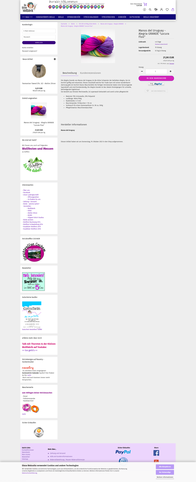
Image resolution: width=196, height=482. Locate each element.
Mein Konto (26, 455)
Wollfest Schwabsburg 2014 (33, 224)
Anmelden (39, 42)
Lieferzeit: (142, 42)
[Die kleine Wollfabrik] (30, 7)
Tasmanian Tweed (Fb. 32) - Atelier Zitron (39, 83)
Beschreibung (70, 73)
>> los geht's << (29, 350)
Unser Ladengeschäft (31, 195)
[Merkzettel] (167, 10)
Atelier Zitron (32, 213)
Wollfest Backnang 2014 (31, 222)
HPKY (30, 211)
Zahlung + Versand (30, 202)
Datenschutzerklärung (29, 473)
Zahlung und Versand (57, 453)
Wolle (61, 17)
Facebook (26, 193)
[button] (156, 10)
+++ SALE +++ (27, 17)
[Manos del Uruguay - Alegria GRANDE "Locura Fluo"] (98, 46)
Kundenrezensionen (90, 73)
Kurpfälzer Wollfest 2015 (32, 227)
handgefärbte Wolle (45, 17)
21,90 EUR (39, 130)
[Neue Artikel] (55, 59)
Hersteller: (27, 206)
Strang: (141, 67)
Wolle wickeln (28, 220)
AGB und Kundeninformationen (61, 456)
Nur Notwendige (165, 472)
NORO (30, 215)
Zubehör (122, 17)
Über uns (26, 190)
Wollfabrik (31, 208)
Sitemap (25, 459)
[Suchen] (150, 10)
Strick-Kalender (91, 17)
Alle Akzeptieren (165, 467)
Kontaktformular (28, 450)
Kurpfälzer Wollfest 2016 (32, 229)
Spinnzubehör (73, 17)
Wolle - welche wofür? (31, 204)
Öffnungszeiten (33, 197)
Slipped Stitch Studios (36, 218)
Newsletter (26, 457)
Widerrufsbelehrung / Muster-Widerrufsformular (67, 460)
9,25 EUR (38, 88)
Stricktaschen (108, 17)
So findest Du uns (34, 199)
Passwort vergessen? (29, 51)
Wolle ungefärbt (151, 17)
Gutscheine (135, 17)
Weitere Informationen (165, 477)
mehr (29, 375)
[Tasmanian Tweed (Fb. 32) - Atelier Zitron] (39, 71)
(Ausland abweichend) (161, 44)
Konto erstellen (27, 48)
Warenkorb (26, 452)
